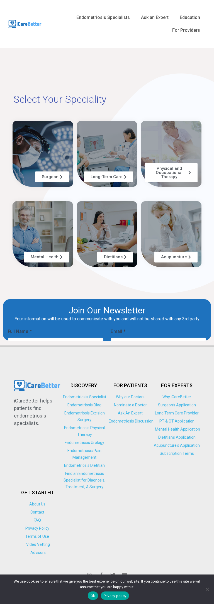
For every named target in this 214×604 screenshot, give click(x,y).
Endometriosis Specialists (103, 17)
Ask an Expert (155, 17)
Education (190, 17)
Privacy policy (115, 596)
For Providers (186, 30)
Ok (93, 596)
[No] (207, 589)
